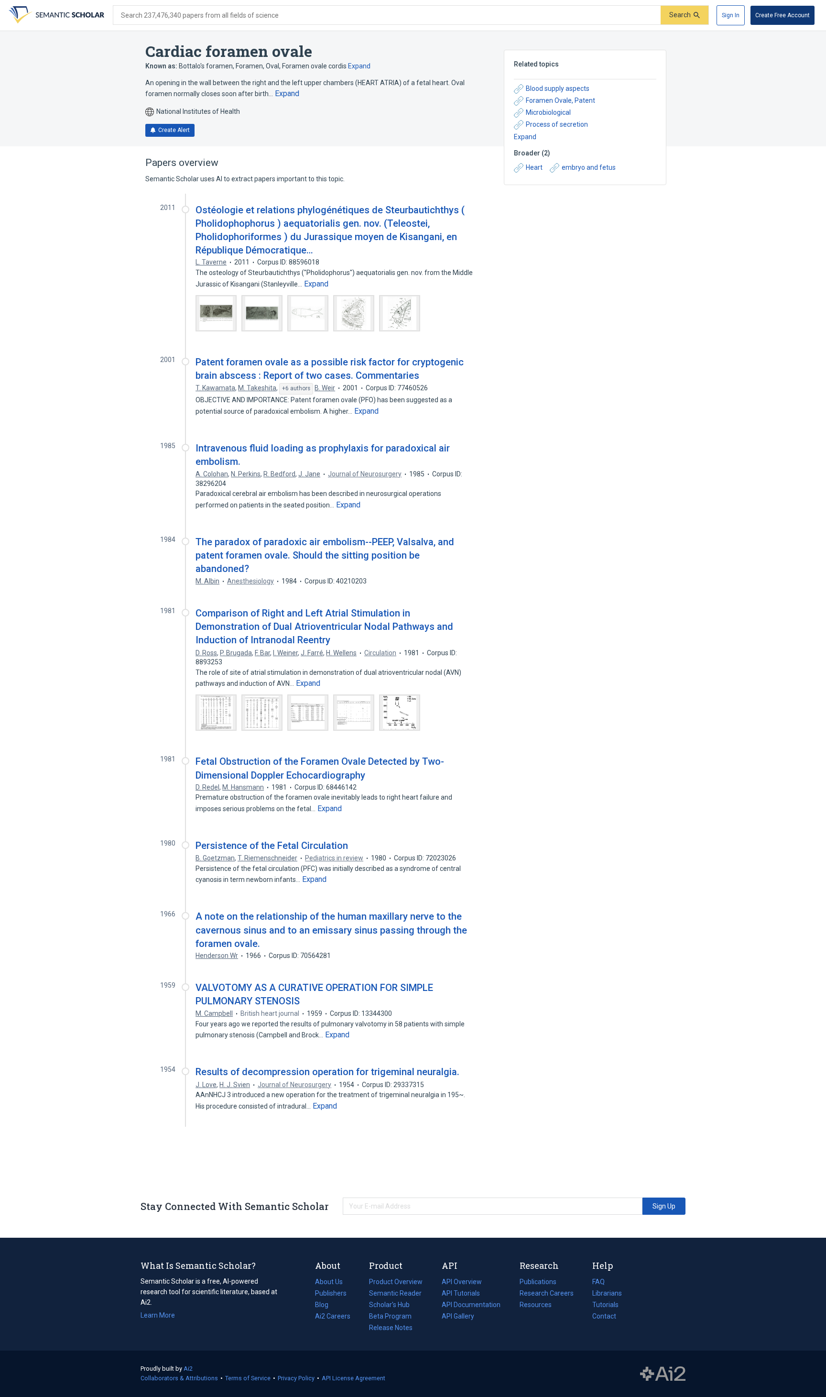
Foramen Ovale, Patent (560, 100)
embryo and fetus (589, 167)
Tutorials (605, 1305)
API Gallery (458, 1316)
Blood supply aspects (557, 88)
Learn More (158, 1315)
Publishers (331, 1293)
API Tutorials (461, 1293)
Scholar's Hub (389, 1305)
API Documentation (471, 1305)
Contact (604, 1316)
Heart (534, 167)
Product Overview (396, 1282)
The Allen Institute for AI (662, 1374)
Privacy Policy (296, 1378)
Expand (359, 66)
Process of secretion (557, 124)
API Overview (462, 1282)
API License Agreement (353, 1378)
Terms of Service (248, 1378)
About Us (329, 1282)
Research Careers (547, 1294)
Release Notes (391, 1327)
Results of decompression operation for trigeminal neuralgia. (327, 1072)
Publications (538, 1282)
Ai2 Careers (332, 1317)
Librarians (607, 1293)
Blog (325, 1305)
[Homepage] (55, 15)
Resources (536, 1305)
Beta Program (390, 1316)
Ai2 (188, 1368)
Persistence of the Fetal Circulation (272, 845)
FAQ (598, 1282)
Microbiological (548, 112)
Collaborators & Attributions (179, 1378)
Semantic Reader (395, 1293)
